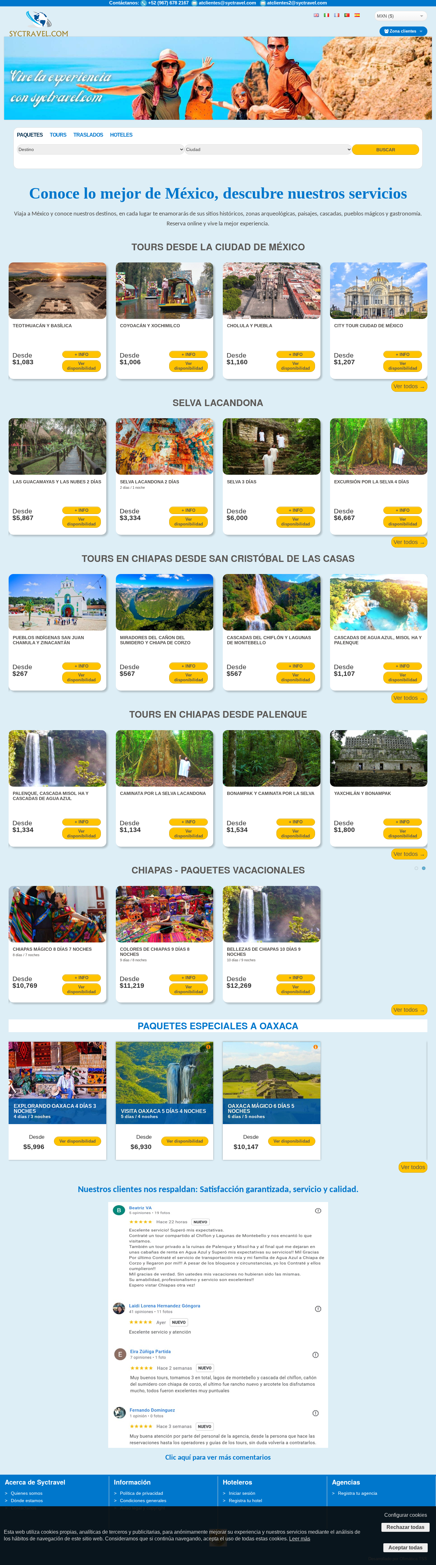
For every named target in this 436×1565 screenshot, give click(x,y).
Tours (58, 135)
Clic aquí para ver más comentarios (218, 1458)
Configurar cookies (405, 1515)
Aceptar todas (405, 1547)
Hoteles (121, 135)
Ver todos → (409, 386)
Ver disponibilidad (81, 366)
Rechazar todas (406, 1527)
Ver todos (413, 1167)
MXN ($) (385, 16)
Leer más (299, 1538)
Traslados (88, 135)
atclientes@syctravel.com (227, 2)
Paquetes (30, 135)
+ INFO (81, 354)
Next (427, 114)
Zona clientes (403, 31)
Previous (8, 114)
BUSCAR (385, 149)
